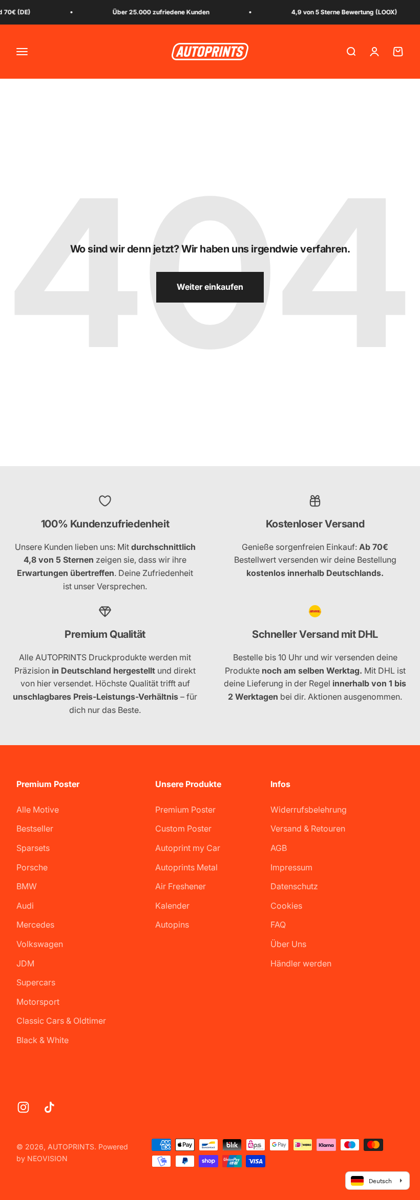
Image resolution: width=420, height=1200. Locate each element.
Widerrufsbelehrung (308, 809)
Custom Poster (183, 828)
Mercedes (35, 924)
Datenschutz (294, 886)
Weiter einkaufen (210, 287)
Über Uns (288, 944)
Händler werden (300, 963)
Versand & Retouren (307, 828)
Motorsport (37, 1002)
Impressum (291, 867)
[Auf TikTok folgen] (49, 1107)
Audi (25, 906)
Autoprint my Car (187, 848)
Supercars (35, 982)
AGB (278, 848)
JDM (25, 963)
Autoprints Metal (186, 867)
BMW (26, 886)
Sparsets (33, 848)
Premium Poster (185, 809)
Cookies (286, 906)
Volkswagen (39, 944)
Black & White (42, 1040)
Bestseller (34, 828)
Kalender (172, 906)
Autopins (172, 924)
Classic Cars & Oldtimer (61, 1021)
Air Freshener (180, 886)
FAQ (278, 924)
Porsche (32, 867)
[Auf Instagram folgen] (23, 1107)
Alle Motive (37, 809)
